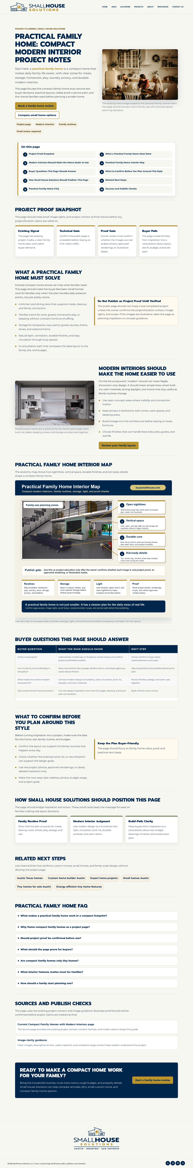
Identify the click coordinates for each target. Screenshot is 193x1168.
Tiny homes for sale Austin (34, 886)
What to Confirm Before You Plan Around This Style (134, 171)
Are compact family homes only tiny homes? (50, 960)
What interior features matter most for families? (52, 972)
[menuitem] (104, 7)
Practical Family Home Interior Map (124, 162)
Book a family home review (36, 105)
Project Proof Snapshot (41, 153)
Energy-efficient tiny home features (79, 886)
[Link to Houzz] (178, 1163)
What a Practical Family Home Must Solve (128, 153)
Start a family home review (152, 1080)
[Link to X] (182, 1163)
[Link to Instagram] (173, 1163)
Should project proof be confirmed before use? (51, 938)
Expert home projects (104, 878)
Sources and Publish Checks (121, 188)
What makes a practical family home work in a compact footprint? (64, 915)
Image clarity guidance (32, 1040)
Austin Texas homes (30, 878)
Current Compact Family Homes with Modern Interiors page (56, 1024)
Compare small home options (37, 115)
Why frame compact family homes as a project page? (55, 927)
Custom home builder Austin (66, 878)
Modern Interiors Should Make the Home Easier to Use (59, 162)
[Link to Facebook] (168, 1163)
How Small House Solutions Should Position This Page (58, 180)
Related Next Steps (116, 180)
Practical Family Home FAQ (44, 188)
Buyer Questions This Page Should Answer (52, 171)
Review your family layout (119, 445)
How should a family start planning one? (47, 983)
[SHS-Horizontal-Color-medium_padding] (37, 7)
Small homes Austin (136, 878)
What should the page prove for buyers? (47, 949)
